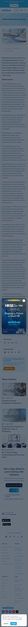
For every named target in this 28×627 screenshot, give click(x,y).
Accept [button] (14, 623)
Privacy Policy (18, 619)
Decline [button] (6, 623)
